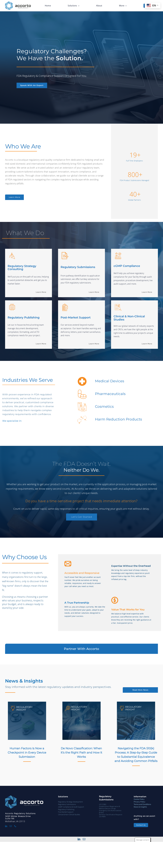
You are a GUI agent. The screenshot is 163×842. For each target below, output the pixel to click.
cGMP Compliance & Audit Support (71, 807)
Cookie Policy (139, 799)
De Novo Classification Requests (110, 814)
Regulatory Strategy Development (70, 802)
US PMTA (102, 817)
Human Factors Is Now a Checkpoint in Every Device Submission (27, 752)
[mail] (11, 826)
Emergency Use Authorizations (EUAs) (110, 811)
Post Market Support (65, 812)
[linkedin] (6, 826)
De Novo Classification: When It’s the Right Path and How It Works (81, 752)
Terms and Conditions (142, 804)
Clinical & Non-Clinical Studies (69, 814)
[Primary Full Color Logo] (18, 2)
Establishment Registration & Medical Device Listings (109, 807)
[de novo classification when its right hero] (81, 702)
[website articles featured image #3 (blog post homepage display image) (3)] (136, 702)
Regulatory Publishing (66, 809)
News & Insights (140, 807)
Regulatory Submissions (67, 804)
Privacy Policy (139, 802)
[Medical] (27, 702)
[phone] (15, 826)
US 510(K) (102, 804)
